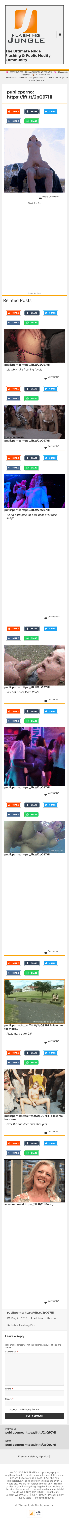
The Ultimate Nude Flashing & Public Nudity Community (28, 55)
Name (9, 1388)
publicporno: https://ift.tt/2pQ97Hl (30, 1312)
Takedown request (43, 1497)
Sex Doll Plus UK (54, 78)
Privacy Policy (30, 1409)
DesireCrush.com (43, 75)
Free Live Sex (40, 78)
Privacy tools (24, 1497)
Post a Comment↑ (51, 196)
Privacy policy (56, 1494)
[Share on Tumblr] (32, 111)
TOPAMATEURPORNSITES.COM (38, 72)
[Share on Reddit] (13, 111)
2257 (34, 1494)
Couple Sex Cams (34, 293)
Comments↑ (54, 377)
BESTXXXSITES (16, 72)
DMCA (42, 1494)
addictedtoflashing (45, 1318)
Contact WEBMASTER (17, 1494)
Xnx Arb (40, 80)
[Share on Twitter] (50, 111)
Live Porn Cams (25, 78)
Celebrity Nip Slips (38, 1456)
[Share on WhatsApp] (31, 121)
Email (9, 1399)
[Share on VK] (13, 121)
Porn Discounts (11, 78)
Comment (11, 1351)
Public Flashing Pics (23, 1325)
